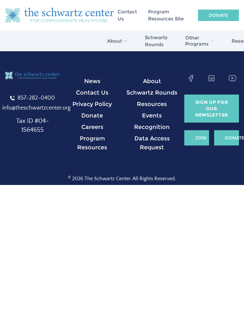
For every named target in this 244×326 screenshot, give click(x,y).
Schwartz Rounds (156, 41)
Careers (92, 127)
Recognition (152, 127)
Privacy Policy (92, 104)
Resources (152, 104)
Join (201, 138)
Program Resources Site (166, 15)
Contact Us (127, 15)
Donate (218, 15)
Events (152, 115)
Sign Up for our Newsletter (211, 108)
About (152, 81)
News (92, 81)
